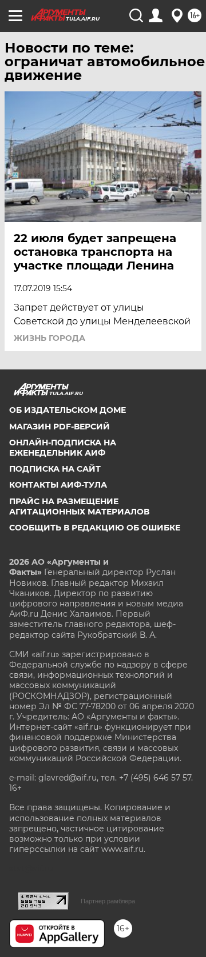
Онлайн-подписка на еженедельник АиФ (62, 447)
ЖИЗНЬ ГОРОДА (49, 338)
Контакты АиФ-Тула (58, 485)
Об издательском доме (67, 410)
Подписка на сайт (55, 469)
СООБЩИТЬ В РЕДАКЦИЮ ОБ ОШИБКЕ (94, 527)
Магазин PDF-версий (59, 426)
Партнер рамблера (108, 901)
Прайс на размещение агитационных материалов (79, 506)
